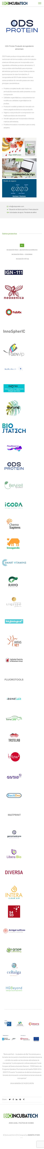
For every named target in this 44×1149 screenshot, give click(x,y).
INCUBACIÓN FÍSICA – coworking (22, 254)
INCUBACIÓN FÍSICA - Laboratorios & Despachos (22, 250)
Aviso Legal (13, 1123)
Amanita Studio (34, 1135)
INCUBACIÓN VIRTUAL (22, 259)
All (22, 245)
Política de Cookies (26, 1123)
